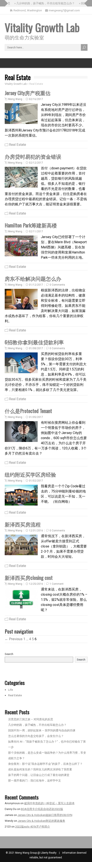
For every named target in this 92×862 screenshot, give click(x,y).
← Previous (13, 639)
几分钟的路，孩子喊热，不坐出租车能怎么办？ (37, 724)
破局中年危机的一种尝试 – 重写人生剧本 (49, 803)
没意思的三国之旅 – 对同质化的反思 (30, 719)
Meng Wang (15, 99)
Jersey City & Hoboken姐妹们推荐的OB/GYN (45, 815)
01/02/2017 (36, 480)
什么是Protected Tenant (28, 411)
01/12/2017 (36, 284)
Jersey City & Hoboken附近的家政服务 (41, 820)
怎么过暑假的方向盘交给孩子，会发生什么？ (36, 736)
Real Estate (17, 145)
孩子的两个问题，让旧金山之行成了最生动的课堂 (38, 775)
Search (9, 654)
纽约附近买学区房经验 (30, 474)
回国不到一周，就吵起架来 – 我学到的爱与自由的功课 (41, 730)
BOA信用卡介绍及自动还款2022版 (42, 809)
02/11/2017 (36, 231)
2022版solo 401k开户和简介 (32, 826)
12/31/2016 (36, 530)
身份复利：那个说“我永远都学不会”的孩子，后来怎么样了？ (45, 763)
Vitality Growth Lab (42, 27)
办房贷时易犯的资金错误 (33, 156)
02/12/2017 (36, 162)
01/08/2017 (36, 348)
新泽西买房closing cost (29, 577)
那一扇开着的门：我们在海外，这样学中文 (34, 780)
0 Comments (57, 284)
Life (10, 689)
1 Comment (57, 583)
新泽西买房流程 (23, 524)
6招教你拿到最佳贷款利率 (34, 342)
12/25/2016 (36, 583)
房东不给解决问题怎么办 (33, 278)
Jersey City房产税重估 (27, 93)
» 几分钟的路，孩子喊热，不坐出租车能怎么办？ (41, 3)
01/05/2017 (36, 417)
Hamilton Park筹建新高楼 (31, 225)
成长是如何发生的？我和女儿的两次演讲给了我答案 (40, 769)
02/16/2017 (36, 99)
